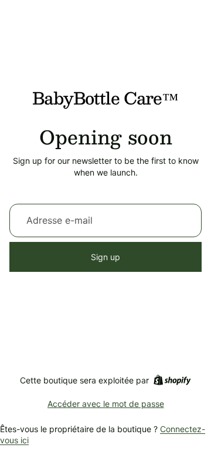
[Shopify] (172, 380)
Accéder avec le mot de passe (105, 404)
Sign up (105, 257)
